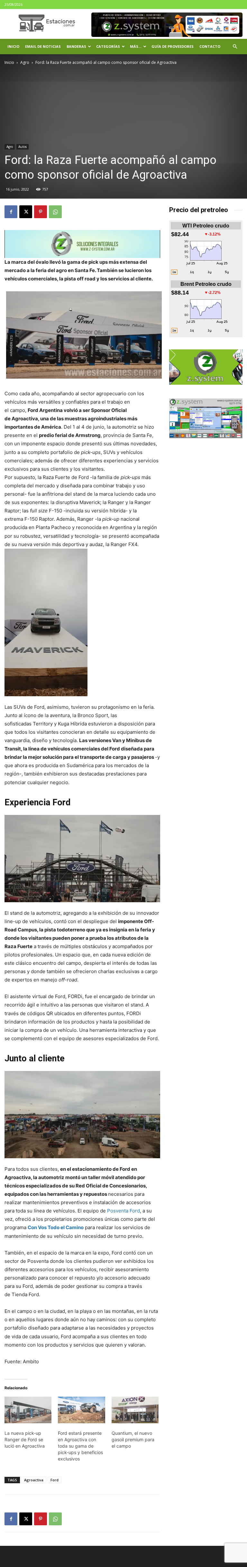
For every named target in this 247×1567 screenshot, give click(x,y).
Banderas (76, 46)
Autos (22, 146)
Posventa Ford (123, 1211)
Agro (24, 62)
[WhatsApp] (55, 211)
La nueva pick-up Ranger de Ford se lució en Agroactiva (25, 1439)
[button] (234, 47)
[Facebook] (11, 211)
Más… (136, 46)
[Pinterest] (40, 211)
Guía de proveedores (172, 46)
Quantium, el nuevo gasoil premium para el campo (133, 1439)
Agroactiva (33, 1479)
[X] (25, 211)
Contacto (209, 46)
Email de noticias (43, 46)
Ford (54, 1479)
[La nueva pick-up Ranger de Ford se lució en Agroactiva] (28, 1410)
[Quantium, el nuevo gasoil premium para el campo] (135, 1410)
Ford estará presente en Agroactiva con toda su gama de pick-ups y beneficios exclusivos (80, 1445)
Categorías (108, 46)
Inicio (13, 46)
